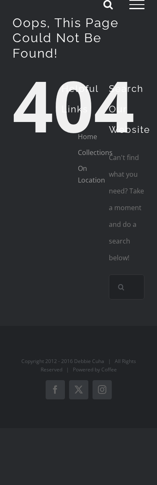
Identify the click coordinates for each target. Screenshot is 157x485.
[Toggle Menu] (137, 4)
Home (87, 136)
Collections (95, 152)
